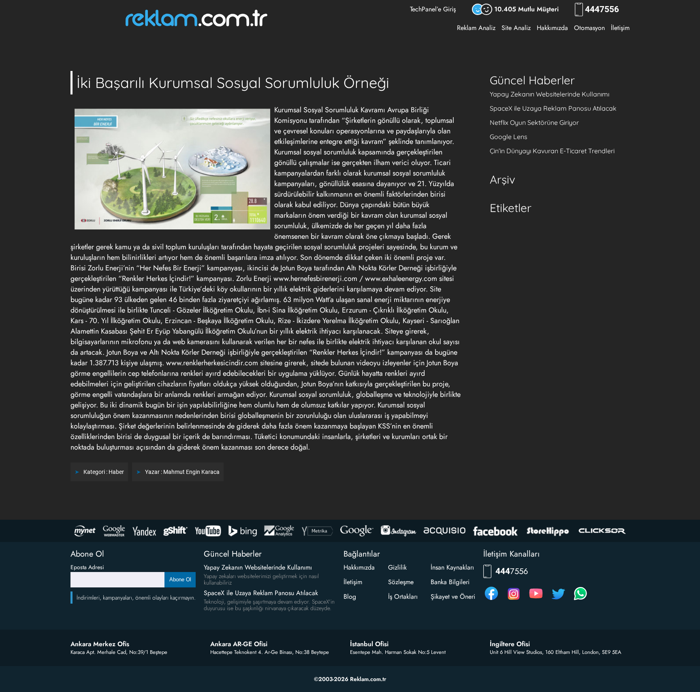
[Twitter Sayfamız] (558, 599)
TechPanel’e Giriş (433, 9)
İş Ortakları (403, 596)
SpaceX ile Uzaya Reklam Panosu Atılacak (553, 108)
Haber (116, 472)
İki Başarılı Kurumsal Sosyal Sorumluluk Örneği (233, 82)
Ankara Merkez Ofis (99, 644)
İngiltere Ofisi (510, 644)
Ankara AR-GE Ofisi (238, 644)
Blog (350, 596)
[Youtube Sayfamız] (536, 599)
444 (602, 9)
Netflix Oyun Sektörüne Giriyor (534, 122)
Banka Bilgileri (450, 582)
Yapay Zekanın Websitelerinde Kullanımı (549, 94)
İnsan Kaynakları (452, 567)
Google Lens (508, 137)
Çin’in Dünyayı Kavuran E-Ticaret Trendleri (552, 151)
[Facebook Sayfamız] (491, 599)
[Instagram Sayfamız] (514, 599)
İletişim (620, 27)
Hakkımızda (552, 27)
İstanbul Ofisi (369, 644)
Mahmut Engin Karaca (191, 472)
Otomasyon (589, 27)
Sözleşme (401, 582)
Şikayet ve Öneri (453, 596)
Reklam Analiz (476, 27)
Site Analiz (516, 27)
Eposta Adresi (87, 567)
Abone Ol (180, 579)
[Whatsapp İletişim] (580, 599)
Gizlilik (397, 567)
